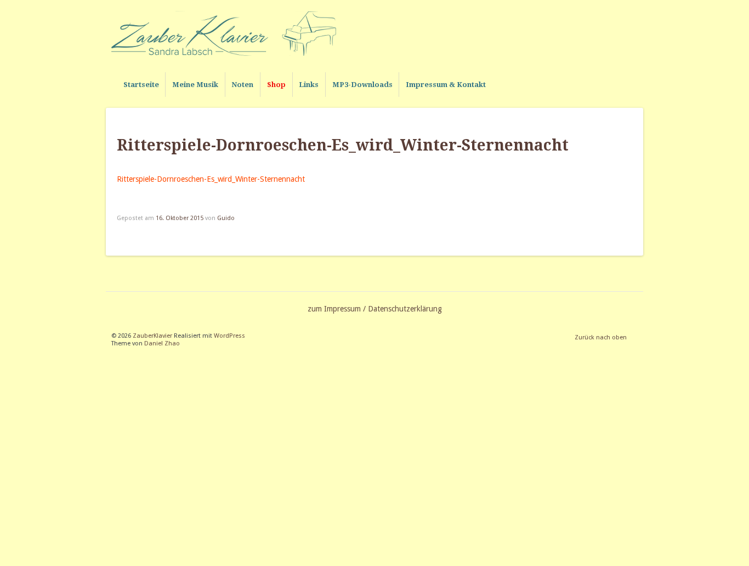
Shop (276, 84)
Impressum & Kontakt (446, 84)
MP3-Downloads (362, 84)
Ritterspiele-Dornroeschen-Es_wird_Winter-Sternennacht (211, 179)
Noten (242, 84)
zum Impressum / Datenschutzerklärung (375, 308)
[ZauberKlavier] (229, 33)
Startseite (141, 84)
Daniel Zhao (162, 343)
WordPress (229, 335)
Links (309, 84)
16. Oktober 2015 (179, 218)
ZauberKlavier (152, 335)
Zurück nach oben (601, 337)
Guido (226, 218)
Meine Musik (195, 84)
